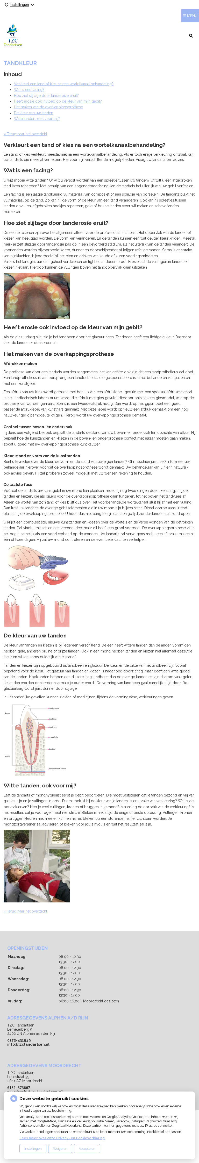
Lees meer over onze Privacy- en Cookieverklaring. (62, 1138)
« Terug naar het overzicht (25, 134)
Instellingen (33, 1149)
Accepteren (87, 1149)
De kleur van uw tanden (33, 113)
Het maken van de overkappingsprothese (48, 107)
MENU (192, 16)
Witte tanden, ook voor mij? (37, 119)
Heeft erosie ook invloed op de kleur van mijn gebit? (58, 101)
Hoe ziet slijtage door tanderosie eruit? (46, 96)
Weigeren (60, 1149)
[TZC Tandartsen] (13, 35)
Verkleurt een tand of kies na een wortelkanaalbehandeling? (63, 84)
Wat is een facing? (29, 90)
